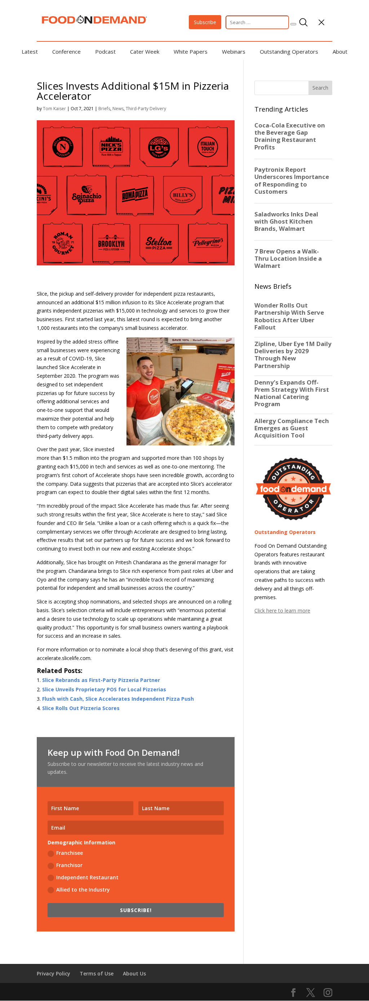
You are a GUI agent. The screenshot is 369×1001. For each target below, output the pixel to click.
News (118, 109)
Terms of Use (97, 973)
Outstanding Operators (289, 51)
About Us (134, 973)
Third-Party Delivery (146, 109)
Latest (30, 51)
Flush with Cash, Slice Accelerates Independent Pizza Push (118, 698)
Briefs (104, 109)
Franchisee (69, 852)
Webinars (233, 51)
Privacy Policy (53, 973)
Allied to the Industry (83, 889)
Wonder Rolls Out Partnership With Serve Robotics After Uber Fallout (289, 316)
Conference (66, 51)
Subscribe (205, 22)
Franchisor (69, 865)
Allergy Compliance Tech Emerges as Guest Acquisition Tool (291, 428)
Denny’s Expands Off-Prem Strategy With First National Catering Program (291, 393)
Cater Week (144, 51)
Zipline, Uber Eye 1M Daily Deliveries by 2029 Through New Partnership (293, 354)
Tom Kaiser (54, 109)
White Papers (191, 51)
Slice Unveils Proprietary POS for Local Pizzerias (104, 689)
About (340, 51)
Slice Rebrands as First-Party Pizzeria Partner (101, 680)
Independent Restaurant (87, 877)
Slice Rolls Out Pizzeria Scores (81, 708)
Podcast (105, 51)
